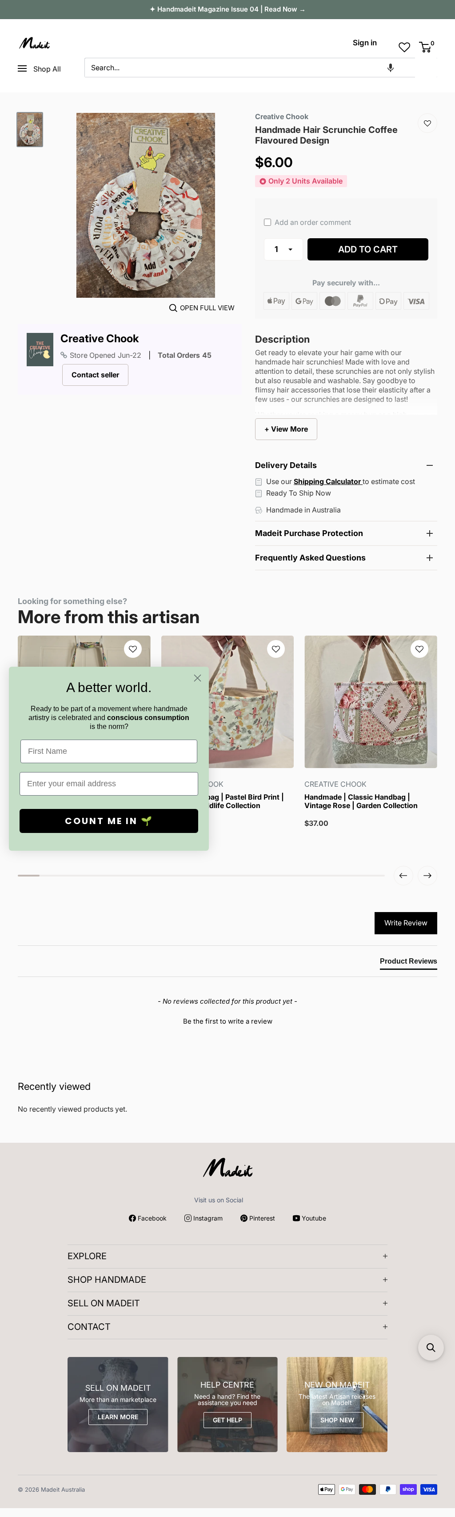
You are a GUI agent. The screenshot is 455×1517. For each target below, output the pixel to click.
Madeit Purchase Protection (309, 533)
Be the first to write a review (227, 1021)
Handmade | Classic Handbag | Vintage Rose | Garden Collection (361, 801)
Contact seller (95, 374)
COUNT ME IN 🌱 (109, 821)
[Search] (426, 67)
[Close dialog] (197, 678)
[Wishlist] (427, 123)
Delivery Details (286, 465)
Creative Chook (99, 338)
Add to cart (368, 249)
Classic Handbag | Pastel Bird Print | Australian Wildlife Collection (222, 801)
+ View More (286, 428)
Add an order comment (312, 222)
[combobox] (249, 67)
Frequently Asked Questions (310, 557)
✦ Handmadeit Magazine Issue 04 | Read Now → (228, 9)
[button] (390, 67)
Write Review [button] (405, 922)
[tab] (408, 963)
